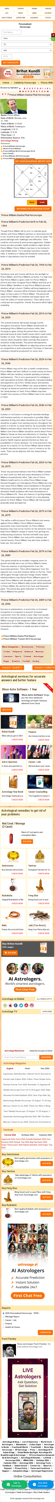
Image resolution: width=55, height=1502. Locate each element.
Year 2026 (45, 1068)
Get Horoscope (10, 63)
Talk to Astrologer (16, 1484)
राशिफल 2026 (28, 1460)
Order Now (45, 1332)
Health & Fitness (12, 1327)
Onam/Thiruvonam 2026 (12, 1145)
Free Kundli (36, 1447)
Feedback (7, 1466)
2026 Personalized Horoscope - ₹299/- (22, 1313)
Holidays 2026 (27, 1135)
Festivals (8, 1129)
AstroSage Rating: (10, 141)
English (10, 1068)
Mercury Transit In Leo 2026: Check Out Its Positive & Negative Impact (28, 1122)
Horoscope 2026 (12, 1460)
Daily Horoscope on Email (41, 1051)
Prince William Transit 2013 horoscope (22, 639)
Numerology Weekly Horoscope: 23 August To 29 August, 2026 (28, 1100)
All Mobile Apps (44, 999)
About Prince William (12, 149)
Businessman (28, 647)
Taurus (20, 9)
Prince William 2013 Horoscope (16, 156)
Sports (18, 656)
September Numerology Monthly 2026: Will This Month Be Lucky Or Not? (28, 1116)
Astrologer (39, 656)
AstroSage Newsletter (14, 1051)
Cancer (48, 9)
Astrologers (7, 1444)
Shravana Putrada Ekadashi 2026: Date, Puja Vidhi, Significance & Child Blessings (28, 1095)
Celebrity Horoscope (25, 82)
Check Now (17, 739)
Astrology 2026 (26, 1463)
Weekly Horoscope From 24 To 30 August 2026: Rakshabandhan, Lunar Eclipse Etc (28, 1090)
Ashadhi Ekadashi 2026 (36, 1139)
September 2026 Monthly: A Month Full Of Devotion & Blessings (28, 1074)
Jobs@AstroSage (20, 1471)
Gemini (34, 9)
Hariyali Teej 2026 (22, 1142)
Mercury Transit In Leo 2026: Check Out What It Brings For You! (28, 1106)
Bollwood (29, 652)
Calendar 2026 (45, 1135)
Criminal (27, 656)
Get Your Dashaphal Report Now (33, 161)
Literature (7, 656)
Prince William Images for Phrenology (19, 158)
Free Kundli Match (20, 1447)
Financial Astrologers (41, 1489)
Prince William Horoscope (14, 146)
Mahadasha (21, 1444)
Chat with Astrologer (43, 1484)
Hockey (35, 661)
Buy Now (11, 953)
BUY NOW (7, 710)
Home (6, 82)
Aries (7, 9)
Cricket (6, 652)
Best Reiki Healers (42, 1492)
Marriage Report (12, 1316)
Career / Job (10, 1320)
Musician (40, 652)
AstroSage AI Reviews (30, 1458)
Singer (6, 661)
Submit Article (20, 1466)
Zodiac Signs (35, 1444)
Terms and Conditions (40, 1468)
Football (26, 661)
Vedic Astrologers (8, 1489)
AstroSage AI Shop (11, 1442)
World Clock (46, 1442)
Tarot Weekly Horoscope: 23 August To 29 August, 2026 (28, 1111)
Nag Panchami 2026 (38, 1142)
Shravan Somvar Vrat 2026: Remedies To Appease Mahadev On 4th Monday (28, 1084)
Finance (8, 1323)
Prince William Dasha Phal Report (19, 636)
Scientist (16, 661)
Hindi (27, 1068)
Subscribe (47, 1011)
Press (32, 1450)
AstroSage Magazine (14, 1063)
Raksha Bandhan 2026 (33, 1145)
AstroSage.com (38, 1498)
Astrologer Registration (42, 1471)
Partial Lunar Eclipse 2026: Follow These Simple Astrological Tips (28, 1079)
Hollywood (17, 652)
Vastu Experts (24, 1489)
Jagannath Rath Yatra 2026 (13, 1139)
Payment (8, 1468)
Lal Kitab (47, 1458)
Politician (40, 647)
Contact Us (35, 1466)
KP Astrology (21, 1450)
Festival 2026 (10, 1135)
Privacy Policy (21, 1468)
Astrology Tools (43, 1463)
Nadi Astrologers (24, 1492)
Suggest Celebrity (12, 667)
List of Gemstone (30, 1442)
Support (5, 1471)
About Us (47, 1466)
